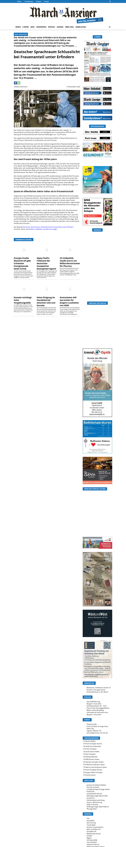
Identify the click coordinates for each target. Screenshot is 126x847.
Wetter (19, 1)
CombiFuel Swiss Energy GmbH (98, 789)
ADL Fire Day (91, 823)
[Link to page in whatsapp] (18, 82)
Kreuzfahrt (91, 821)
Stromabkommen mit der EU (97, 733)
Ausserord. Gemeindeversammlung (96, 799)
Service (51, 27)
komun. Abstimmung (94, 802)
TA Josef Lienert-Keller (91, 751)
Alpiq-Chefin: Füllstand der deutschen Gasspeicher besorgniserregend (46, 263)
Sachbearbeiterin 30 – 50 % (97, 706)
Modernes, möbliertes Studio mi (99, 688)
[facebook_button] (110, 1)
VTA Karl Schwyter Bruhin (92, 744)
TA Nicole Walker (89, 741)
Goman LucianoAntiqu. (95, 827)
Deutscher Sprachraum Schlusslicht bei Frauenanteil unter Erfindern (48, 227)
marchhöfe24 (92, 842)
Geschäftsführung (93, 702)
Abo (32, 27)
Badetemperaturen (94, 834)
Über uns (69, 27)
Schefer (89, 836)
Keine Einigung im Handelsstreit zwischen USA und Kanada (46, 301)
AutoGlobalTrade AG (94, 794)
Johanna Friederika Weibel (96, 785)
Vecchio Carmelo (93, 787)
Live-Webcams (28, 1)
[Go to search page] (110, 27)
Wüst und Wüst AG (94, 829)
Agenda (60, 27)
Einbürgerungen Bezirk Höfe (97, 796)
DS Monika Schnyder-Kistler (93, 762)
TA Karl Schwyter (89, 754)
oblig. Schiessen (92, 804)
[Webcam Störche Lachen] (97, 524)
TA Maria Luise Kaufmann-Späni (95, 767)
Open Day (90, 728)
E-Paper (38, 1)
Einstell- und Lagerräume (96, 690)
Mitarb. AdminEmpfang (95, 710)
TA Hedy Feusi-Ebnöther (92, 746)
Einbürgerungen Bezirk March (98, 807)
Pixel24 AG (90, 791)
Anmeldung (81, 27)
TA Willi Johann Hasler (91, 759)
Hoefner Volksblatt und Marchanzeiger (42, 229)
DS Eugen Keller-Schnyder (92, 772)
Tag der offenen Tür (94, 731)
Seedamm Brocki (93, 844)
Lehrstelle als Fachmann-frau (97, 712)
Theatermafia (92, 724)
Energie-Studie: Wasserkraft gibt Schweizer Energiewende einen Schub (22, 263)
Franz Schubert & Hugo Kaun (97, 726)
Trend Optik (91, 825)
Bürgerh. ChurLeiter (94, 704)
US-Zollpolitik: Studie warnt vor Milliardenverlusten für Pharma (70, 262)
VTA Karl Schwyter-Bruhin (92, 770)
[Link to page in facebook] (15, 82)
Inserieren (41, 27)
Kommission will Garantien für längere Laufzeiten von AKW (69, 301)
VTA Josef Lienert (89, 775)
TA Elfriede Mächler (90, 757)
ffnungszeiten (92, 809)
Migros (89, 838)
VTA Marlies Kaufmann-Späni (94, 764)
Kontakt (46, 1)
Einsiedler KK (91, 831)
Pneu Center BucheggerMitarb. (98, 708)
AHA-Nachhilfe (92, 840)
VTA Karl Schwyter (90, 749)
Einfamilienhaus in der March (97, 692)
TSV (88, 818)
